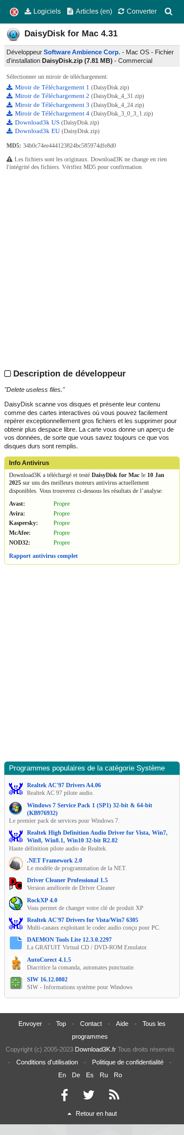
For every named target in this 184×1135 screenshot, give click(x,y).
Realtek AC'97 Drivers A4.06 (64, 785)
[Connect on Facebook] (64, 1097)
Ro (118, 1075)
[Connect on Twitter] (88, 1097)
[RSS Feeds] (114, 1097)
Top (61, 1023)
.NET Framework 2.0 (54, 860)
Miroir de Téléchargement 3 (53, 104)
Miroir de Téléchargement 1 (53, 87)
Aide (122, 1023)
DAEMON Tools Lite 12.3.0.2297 (69, 939)
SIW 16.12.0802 (47, 979)
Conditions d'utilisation (47, 1062)
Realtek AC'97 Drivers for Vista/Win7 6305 (82, 920)
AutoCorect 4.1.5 (49, 960)
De (76, 1075)
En (62, 1075)
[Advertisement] (92, 269)
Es (90, 1075)
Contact (91, 1023)
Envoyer (30, 1023)
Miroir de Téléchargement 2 (53, 95)
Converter (142, 11)
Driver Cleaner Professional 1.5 (67, 880)
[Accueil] (14, 12)
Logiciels (47, 11)
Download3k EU (38, 130)
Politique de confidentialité (127, 1062)
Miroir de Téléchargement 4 (53, 113)
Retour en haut (96, 1113)
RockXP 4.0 (42, 900)
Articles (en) (94, 11)
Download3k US (38, 122)
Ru (104, 1075)
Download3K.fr (95, 1049)
